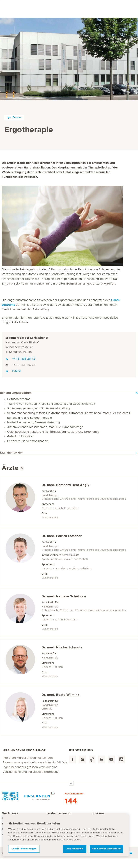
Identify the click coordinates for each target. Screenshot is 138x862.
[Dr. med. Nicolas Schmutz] (24, 661)
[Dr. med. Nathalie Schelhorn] (24, 612)
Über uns (97, 813)
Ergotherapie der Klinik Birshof (26, 337)
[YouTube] (111, 759)
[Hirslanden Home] (33, 796)
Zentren (17, 117)
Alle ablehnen (74, 849)
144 (71, 801)
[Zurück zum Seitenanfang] (71, 783)
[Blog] (121, 759)
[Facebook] (72, 759)
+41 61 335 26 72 (23, 358)
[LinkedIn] (101, 759)
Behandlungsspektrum (16, 392)
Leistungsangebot (59, 813)
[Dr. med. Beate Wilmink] (24, 710)
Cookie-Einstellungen (24, 849)
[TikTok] (92, 759)
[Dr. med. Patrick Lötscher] (24, 556)
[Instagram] (82, 759)
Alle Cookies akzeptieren (106, 849)
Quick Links (10, 813)
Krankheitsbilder (11, 452)
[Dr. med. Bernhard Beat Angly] (24, 500)
